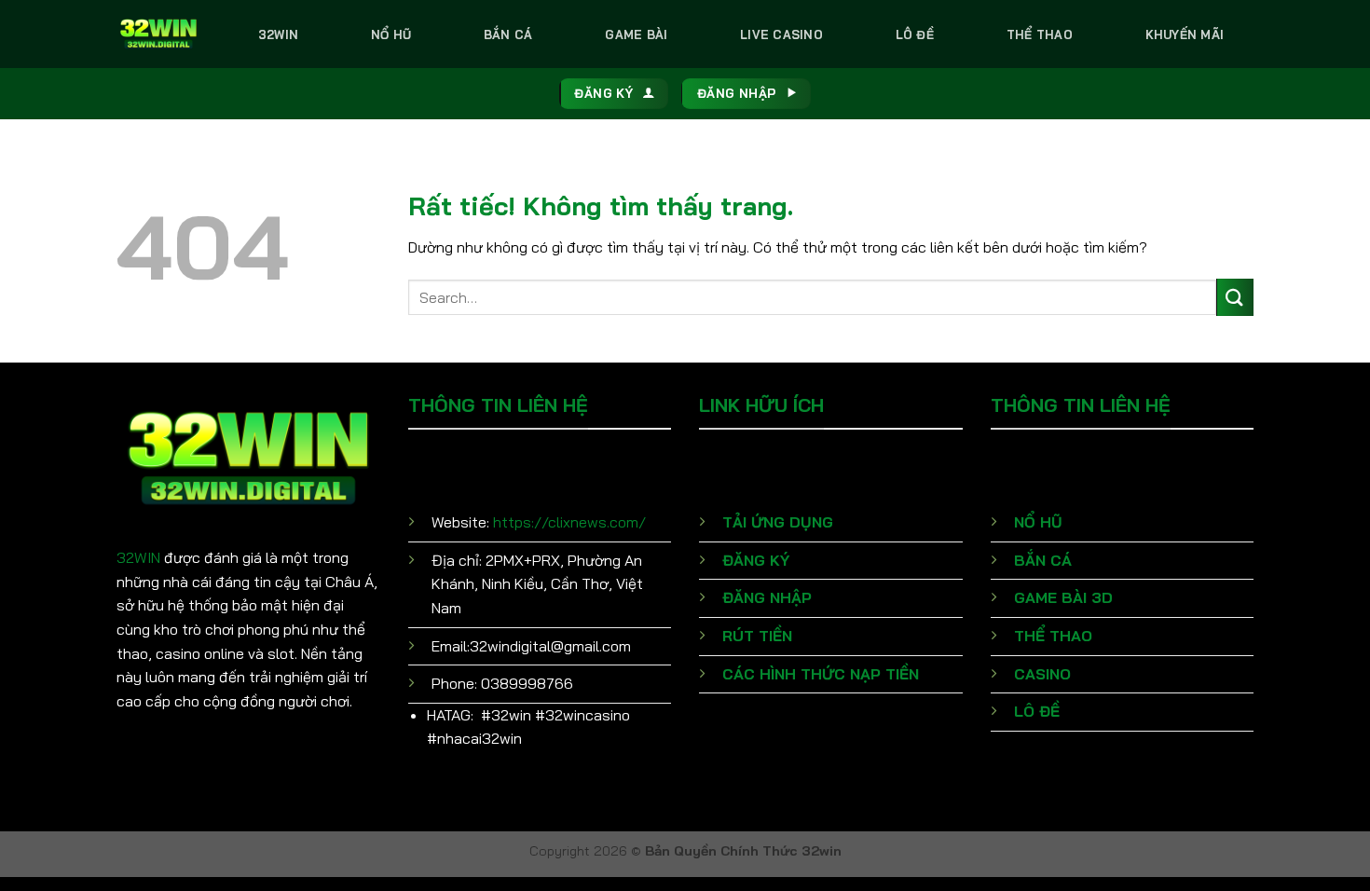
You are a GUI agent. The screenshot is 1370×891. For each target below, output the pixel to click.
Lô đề (915, 34)
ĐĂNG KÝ (755, 560)
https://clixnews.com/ (569, 522)
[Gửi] (1235, 297)
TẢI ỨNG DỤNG (777, 522)
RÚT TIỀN (757, 635)
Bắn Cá (508, 34)
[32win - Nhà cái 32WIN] (158, 33)
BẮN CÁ (1043, 560)
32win (278, 34)
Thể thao (1040, 34)
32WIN (138, 557)
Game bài (636, 34)
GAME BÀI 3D (1063, 597)
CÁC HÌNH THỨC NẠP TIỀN (820, 674)
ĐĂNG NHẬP (767, 597)
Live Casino (781, 34)
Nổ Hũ (391, 34)
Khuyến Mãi (1185, 34)
